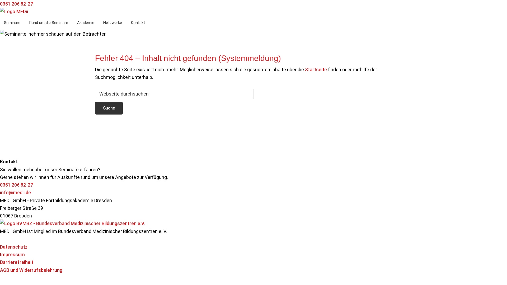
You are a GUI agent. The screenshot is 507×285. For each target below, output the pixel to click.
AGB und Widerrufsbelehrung (31, 270)
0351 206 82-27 (16, 185)
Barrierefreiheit (16, 262)
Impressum (12, 254)
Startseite (316, 69)
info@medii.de (15, 192)
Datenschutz (13, 247)
